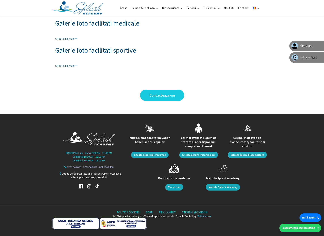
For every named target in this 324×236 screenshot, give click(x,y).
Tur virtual (174, 187)
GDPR (149, 212)
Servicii (191, 8)
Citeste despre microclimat (150, 155)
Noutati (229, 8)
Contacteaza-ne (162, 95)
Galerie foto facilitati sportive (95, 50)
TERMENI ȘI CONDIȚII (194, 212)
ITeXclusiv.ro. (204, 216)
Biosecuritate (170, 8)
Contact (243, 8)
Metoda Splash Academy (222, 187)
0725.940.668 (74, 167)
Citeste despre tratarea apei (198, 155)
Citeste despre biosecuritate (247, 155)
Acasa (123, 8)
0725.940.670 (90, 167)
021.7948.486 (106, 167)
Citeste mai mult (65, 38)
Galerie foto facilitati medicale (97, 23)
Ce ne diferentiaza (143, 8)
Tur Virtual (210, 8)
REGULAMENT (167, 212)
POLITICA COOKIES (128, 212)
